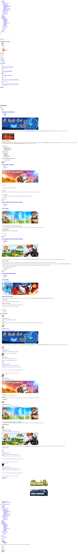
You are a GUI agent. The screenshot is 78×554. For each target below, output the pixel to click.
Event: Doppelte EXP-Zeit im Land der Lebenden (12, 238)
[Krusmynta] (3, 362)
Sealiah (3, 45)
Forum (3, 547)
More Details (26, 544)
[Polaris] (3, 451)
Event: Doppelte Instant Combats (9, 273)
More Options (4, 549)
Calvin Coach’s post (6, 365)
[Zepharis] (3, 465)
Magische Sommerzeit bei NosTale (7, 66)
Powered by (5, 504)
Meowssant (3, 61)
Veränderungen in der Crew (15, 365)
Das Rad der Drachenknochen (7, 71)
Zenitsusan (3, 68)
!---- (6, 210)
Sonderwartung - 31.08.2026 (6, 75)
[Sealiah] (3, 355)
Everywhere (3, 545)
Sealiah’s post (5, 351)
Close (29, 544)
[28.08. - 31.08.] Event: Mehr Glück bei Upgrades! (10, 79)
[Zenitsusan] (3, 316)
